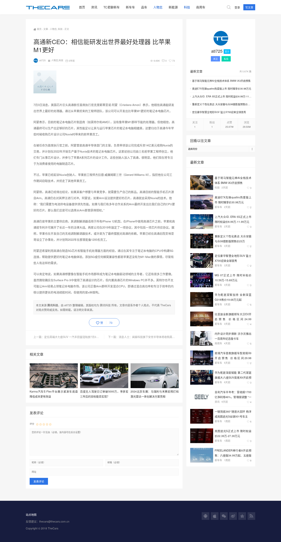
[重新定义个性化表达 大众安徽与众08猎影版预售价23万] (201, 241)
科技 (187, 7)
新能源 (173, 7)
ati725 (42, 60)
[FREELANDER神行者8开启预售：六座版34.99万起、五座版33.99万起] (201, 455)
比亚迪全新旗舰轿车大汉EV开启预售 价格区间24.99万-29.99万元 (233, 316)
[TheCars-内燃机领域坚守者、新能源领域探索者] (51, 7)
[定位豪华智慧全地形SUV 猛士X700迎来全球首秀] (201, 260)
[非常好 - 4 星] (47, 424)
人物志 (157, 7)
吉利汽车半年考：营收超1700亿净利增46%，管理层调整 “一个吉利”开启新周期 (233, 394)
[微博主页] (233, 516)
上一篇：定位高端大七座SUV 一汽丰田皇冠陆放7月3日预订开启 (68, 337)
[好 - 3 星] (43, 424)
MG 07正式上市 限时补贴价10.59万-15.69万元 (233, 277)
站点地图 (31, 514)
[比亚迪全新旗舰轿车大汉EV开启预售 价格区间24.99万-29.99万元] (201, 319)
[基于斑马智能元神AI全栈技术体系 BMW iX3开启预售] (201, 182)
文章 (45, 29)
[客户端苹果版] (214, 516)
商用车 (200, 7)
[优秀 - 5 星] (50, 424)
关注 (215, 58)
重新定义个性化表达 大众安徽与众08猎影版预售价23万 (221, 104)
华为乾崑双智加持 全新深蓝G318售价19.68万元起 (233, 297)
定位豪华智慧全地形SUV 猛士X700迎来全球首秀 (219, 112)
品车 (144, 7)
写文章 (249, 7)
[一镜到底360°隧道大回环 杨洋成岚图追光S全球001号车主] (201, 416)
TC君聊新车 (111, 7)
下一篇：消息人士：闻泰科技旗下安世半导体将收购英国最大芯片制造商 (141, 337)
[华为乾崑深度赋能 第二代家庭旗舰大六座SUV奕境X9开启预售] (201, 377)
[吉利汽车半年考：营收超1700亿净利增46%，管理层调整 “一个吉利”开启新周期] (201, 396)
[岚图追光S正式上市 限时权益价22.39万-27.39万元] (201, 435)
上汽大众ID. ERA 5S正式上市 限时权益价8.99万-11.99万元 (221, 96)
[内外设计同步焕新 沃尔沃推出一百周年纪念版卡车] (201, 338)
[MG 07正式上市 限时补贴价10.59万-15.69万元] (201, 280)
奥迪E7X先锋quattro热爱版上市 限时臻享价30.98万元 (221, 88)
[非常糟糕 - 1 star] (37, 424)
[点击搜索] (229, 7)
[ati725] (221, 38)
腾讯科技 (52, 305)
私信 (226, 58)
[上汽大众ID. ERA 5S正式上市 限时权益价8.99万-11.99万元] (201, 221)
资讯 (94, 7)
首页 (82, 7)
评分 (32, 423)
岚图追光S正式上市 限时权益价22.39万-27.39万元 (233, 433)
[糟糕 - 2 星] (40, 424)
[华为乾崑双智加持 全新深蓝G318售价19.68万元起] (201, 299)
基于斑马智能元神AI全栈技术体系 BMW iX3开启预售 (221, 80)
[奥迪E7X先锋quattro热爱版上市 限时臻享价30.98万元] (201, 202)
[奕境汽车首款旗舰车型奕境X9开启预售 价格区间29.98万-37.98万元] (201, 358)
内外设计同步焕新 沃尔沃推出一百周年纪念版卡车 (233, 336)
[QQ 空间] (242, 516)
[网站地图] (251, 516)
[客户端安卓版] (205, 516)
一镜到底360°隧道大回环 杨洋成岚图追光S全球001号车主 (233, 414)
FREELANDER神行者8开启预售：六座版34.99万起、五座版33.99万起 (233, 452)
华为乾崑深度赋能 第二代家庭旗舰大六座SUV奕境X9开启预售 (233, 375)
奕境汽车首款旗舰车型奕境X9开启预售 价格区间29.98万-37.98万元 (233, 355)
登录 (237, 7)
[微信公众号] (224, 516)
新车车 (130, 7)
